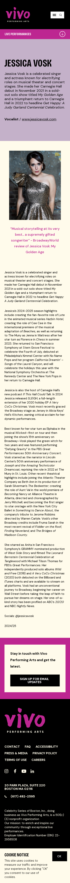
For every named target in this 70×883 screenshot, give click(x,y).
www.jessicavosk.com (39, 119)
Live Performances (18, 34)
